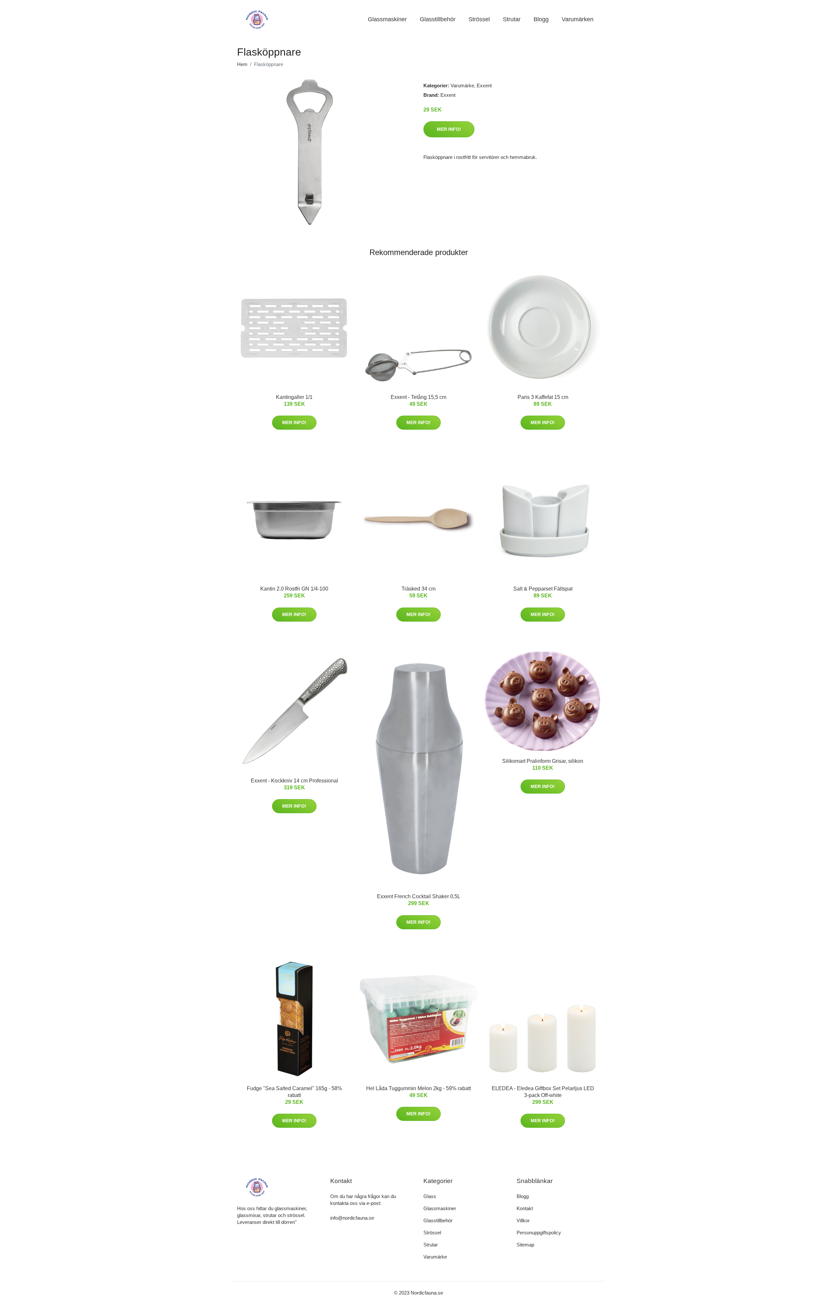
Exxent (484, 85)
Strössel (479, 19)
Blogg (541, 19)
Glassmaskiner (387, 19)
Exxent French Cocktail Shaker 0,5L (418, 896)
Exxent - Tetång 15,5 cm (418, 397)
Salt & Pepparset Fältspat (542, 589)
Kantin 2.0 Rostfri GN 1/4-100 (294, 589)
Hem (242, 64)
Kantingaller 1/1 (294, 397)
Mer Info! (449, 129)
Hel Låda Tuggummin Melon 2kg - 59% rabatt (418, 1088)
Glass (429, 1196)
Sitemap (525, 1244)
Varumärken (577, 19)
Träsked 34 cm (418, 589)
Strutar (512, 19)
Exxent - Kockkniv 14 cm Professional (294, 780)
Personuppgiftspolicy (539, 1232)
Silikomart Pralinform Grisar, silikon (542, 761)
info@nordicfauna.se (352, 1218)
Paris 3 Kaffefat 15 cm (543, 397)
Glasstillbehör (437, 19)
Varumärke (462, 85)
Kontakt (525, 1208)
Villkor (523, 1220)
